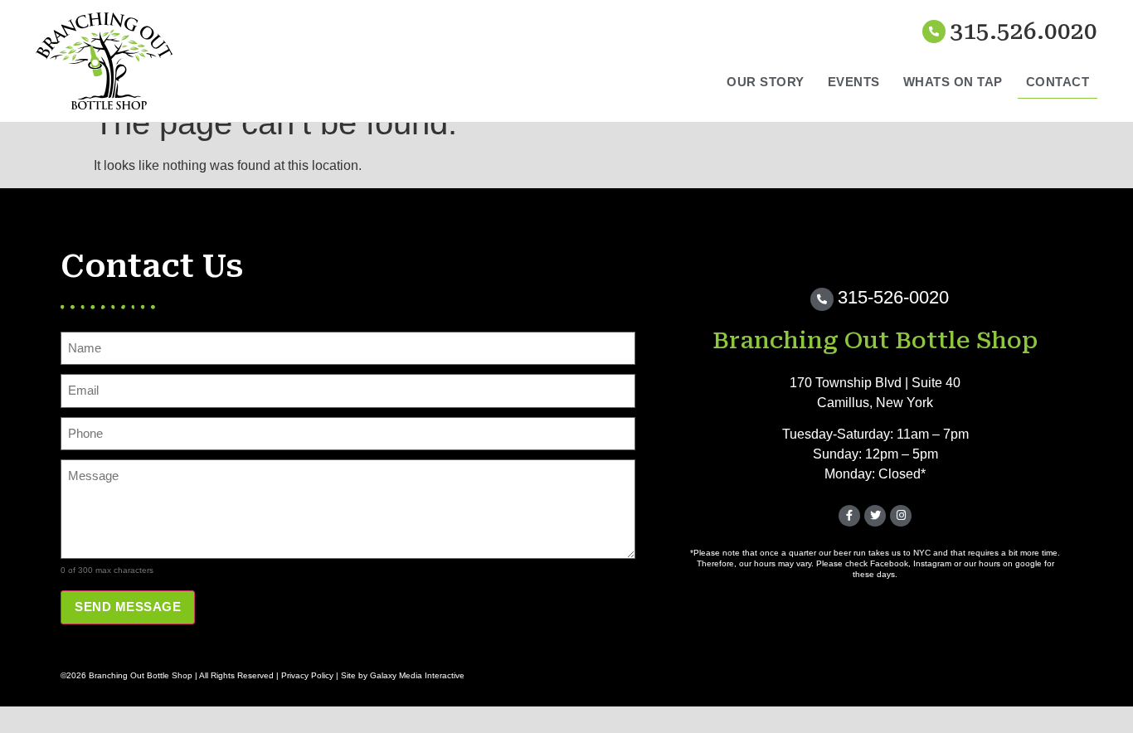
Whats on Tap (953, 82)
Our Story (766, 82)
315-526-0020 (893, 297)
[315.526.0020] (934, 31)
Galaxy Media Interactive (417, 675)
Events (854, 82)
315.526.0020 (1023, 31)
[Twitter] (875, 516)
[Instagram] (901, 516)
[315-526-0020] (822, 299)
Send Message (128, 607)
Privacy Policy (307, 675)
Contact (1058, 82)
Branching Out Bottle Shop (875, 340)
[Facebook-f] (849, 516)
